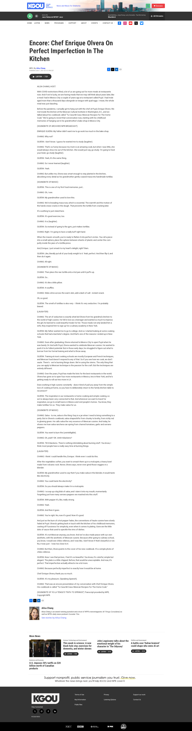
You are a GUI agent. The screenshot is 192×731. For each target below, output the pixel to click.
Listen (37, 23)
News (47, 23)
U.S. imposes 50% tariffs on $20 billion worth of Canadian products (45, 666)
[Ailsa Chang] (34, 613)
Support (72, 23)
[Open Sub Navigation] (42, 23)
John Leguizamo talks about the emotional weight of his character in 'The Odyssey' (113, 644)
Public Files (78, 704)
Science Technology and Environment (75, 640)
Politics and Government (138, 640)
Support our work (139, 695)
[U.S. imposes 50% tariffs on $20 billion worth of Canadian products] (45, 648)
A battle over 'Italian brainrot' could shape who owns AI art (145, 644)
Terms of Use (79, 695)
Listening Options (110, 700)
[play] (30, 16)
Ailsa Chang (40, 68)
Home (29, 23)
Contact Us (108, 23)
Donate (159, 6)
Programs (59, 23)
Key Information (80, 700)
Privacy (106, 695)
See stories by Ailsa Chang (54, 617)
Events (94, 23)
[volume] (36, 16)
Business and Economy (36, 660)
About (84, 23)
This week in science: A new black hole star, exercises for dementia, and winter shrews (77, 646)
